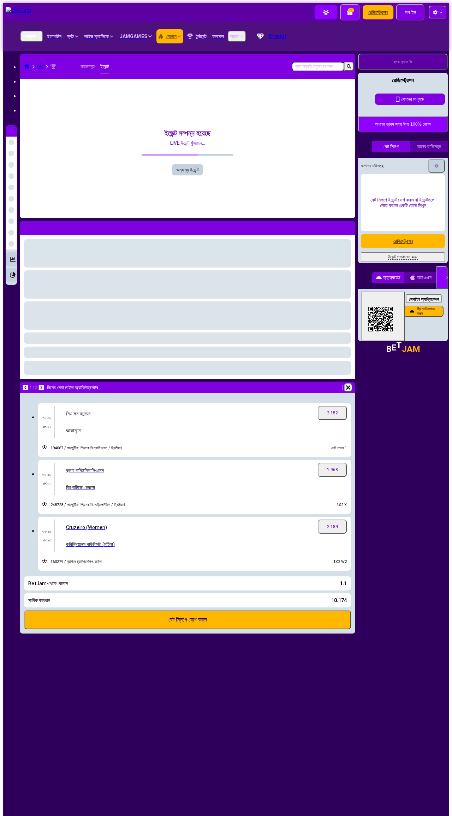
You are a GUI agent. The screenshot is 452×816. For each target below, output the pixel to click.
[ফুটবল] (40, 66)
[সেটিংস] (436, 225)
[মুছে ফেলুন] (348, 387)
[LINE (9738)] (27, 66)
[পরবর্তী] (41, 387)
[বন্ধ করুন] (442, 336)
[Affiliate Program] (326, 12)
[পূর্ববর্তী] (25, 387)
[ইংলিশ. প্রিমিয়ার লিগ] (53, 66)
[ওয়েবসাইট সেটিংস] (437, 12)
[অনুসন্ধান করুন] (349, 66)
